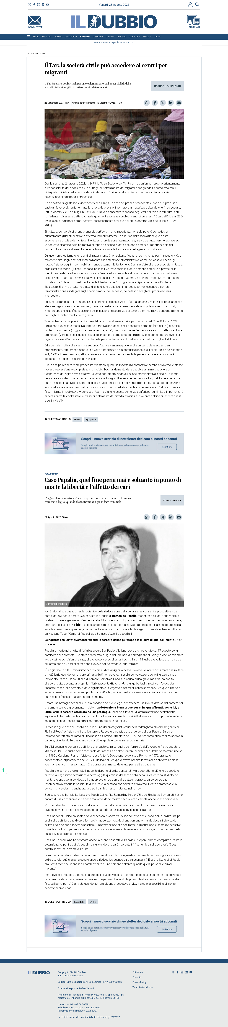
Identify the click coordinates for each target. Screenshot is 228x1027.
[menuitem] (36, 36)
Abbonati (194, 27)
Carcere (41, 53)
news (77, 419)
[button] (190, 4)
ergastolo (79, 902)
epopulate (91, 419)
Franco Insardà (172, 500)
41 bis (93, 902)
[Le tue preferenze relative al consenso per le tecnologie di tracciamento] (3, 770)
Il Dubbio (32, 53)
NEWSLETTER (35, 26)
